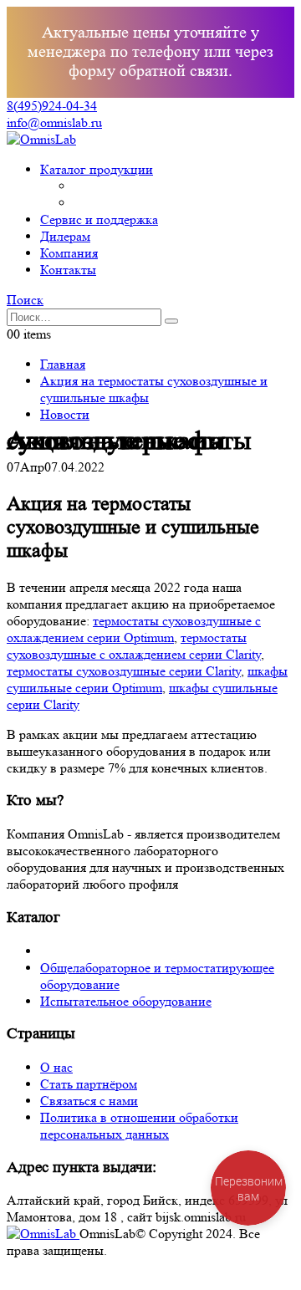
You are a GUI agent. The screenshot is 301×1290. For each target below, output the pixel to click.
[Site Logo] (41, 139)
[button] (25, 300)
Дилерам (65, 236)
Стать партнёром (88, 1084)
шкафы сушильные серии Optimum (147, 679)
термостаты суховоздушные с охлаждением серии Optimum (134, 629)
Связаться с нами (89, 1101)
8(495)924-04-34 (52, 106)
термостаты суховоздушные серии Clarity (124, 671)
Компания (69, 253)
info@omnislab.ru (54, 122)
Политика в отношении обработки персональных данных (139, 1125)
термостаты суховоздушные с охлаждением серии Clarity (134, 646)
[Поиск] (171, 321)
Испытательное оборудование (126, 1001)
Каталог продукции (96, 169)
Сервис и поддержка (99, 219)
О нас (56, 1067)
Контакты (68, 270)
